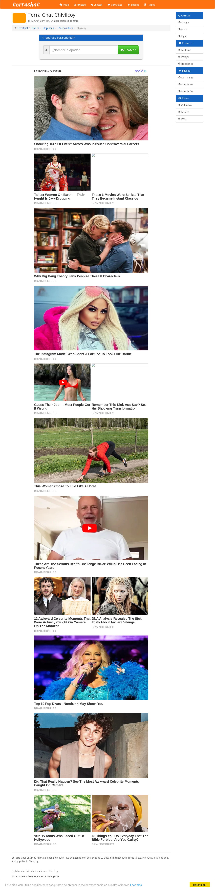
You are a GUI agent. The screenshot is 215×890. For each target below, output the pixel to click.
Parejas (185, 56)
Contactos (116, 4)
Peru (183, 118)
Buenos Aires (65, 28)
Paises (151, 4)
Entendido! (199, 884)
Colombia (186, 105)
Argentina (48, 28)
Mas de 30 (187, 84)
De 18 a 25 (187, 77)
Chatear (97, 4)
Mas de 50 (187, 91)
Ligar (184, 36)
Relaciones (187, 63)
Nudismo (186, 50)
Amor (184, 29)
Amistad (81, 4)
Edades (134, 4)
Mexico (185, 112)
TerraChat (22, 28)
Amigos (185, 22)
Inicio (66, 4)
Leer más (136, 885)
